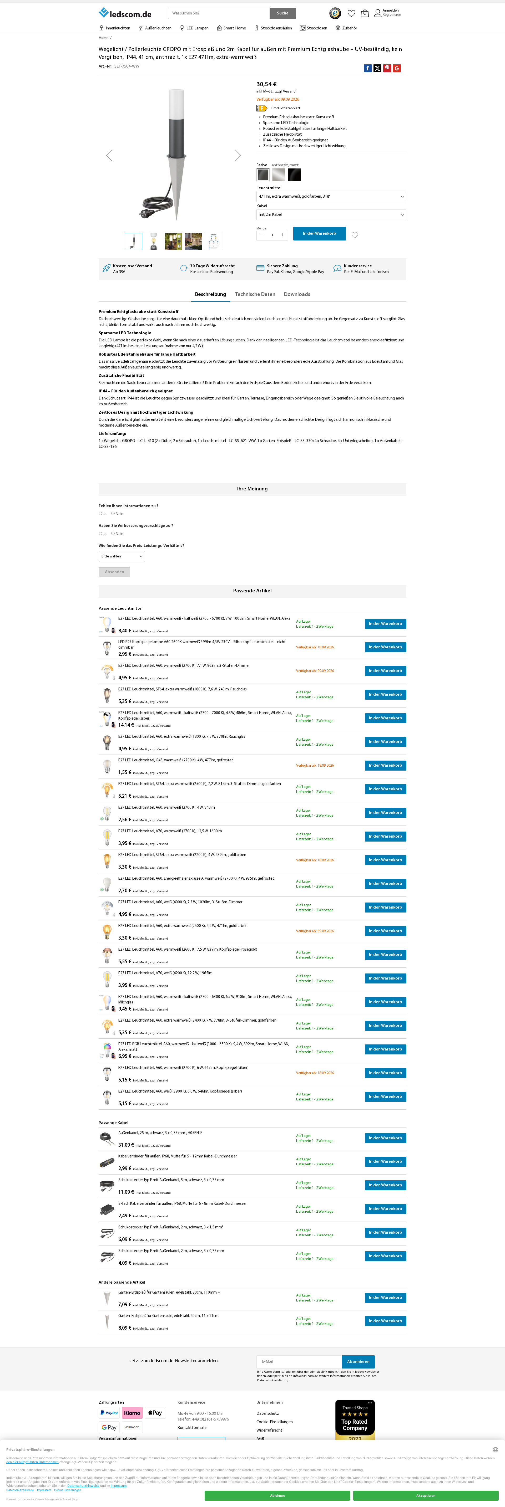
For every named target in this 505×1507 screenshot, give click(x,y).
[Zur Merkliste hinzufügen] (355, 233)
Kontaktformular (192, 1428)
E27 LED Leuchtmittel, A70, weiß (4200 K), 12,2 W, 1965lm (165, 973)
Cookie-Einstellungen (274, 1422)
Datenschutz (267, 1414)
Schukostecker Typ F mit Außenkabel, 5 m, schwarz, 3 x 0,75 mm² (171, 1180)
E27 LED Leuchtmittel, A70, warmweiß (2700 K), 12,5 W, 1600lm (170, 831)
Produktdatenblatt (285, 108)
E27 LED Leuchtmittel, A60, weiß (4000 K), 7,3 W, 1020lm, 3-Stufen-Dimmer (180, 902)
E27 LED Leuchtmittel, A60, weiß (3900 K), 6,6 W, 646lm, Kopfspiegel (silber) (180, 1092)
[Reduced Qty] (261, 235)
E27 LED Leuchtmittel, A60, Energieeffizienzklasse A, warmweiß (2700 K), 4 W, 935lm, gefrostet (196, 879)
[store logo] (125, 12)
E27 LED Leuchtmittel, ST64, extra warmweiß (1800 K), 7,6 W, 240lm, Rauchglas (182, 689)
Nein (119, 514)
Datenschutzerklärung (272, 1380)
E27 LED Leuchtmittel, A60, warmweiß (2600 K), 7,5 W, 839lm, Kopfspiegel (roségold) (187, 950)
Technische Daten (255, 294)
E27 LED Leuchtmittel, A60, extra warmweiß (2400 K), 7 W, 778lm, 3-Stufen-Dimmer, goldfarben (197, 1021)
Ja (104, 514)
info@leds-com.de (305, 1376)
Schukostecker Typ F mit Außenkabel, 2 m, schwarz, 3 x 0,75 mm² (171, 1251)
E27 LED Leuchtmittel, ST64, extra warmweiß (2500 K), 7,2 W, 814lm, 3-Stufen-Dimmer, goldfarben (199, 784)
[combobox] (219, 13)
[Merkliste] (352, 13)
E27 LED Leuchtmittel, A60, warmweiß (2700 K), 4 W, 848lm (166, 808)
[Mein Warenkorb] (365, 13)
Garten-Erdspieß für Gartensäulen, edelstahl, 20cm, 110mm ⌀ (169, 1293)
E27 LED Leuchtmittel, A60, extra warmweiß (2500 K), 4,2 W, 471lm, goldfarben (183, 926)
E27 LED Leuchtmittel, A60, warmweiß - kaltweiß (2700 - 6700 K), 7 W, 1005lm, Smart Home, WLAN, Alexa (204, 619)
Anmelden (391, 11)
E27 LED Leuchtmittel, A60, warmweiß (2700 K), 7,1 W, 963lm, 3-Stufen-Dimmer (184, 666)
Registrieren (392, 15)
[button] (109, 155)
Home (103, 38)
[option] (263, 174)
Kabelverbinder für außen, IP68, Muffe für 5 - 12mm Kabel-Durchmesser (177, 1157)
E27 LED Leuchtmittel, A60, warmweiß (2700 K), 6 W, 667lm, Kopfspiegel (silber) (183, 1068)
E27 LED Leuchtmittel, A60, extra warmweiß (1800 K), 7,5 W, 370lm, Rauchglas (181, 737)
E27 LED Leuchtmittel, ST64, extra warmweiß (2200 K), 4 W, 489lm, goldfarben (182, 855)
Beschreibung (210, 294)
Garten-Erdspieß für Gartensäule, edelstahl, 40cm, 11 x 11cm (168, 1316)
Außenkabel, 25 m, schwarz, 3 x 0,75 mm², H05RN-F (160, 1133)
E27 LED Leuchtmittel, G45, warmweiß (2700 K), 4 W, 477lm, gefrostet (175, 760)
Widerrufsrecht (269, 1430)
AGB (260, 1439)
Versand (289, 92)
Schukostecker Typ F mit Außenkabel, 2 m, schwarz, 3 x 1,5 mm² (170, 1227)
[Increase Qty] (282, 235)
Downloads (297, 294)
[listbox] (331, 176)
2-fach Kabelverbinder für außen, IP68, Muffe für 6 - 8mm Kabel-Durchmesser (182, 1204)
